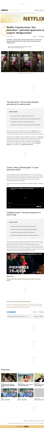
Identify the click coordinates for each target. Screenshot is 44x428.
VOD (9, 13)
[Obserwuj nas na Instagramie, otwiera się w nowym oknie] (42, 316)
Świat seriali (6, 13)
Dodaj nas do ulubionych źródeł (20, 47)
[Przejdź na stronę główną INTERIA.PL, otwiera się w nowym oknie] (4, 10)
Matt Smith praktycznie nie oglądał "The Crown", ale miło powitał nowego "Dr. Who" (26, 118)
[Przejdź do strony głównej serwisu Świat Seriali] (14, 10)
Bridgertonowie (33, 243)
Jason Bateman (31, 174)
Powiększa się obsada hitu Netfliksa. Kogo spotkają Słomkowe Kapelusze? (24, 229)
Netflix (12, 13)
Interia (2, 13)
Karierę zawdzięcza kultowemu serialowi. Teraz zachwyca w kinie (22, 115)
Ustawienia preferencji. (36, 423)
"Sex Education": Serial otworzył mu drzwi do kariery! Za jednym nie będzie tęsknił (25, 124)
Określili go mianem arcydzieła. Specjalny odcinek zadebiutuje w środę (23, 226)
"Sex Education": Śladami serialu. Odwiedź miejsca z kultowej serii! (22, 121)
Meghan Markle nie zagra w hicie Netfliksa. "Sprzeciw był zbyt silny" (23, 232)
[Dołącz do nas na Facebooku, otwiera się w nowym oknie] (40, 316)
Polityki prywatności (29, 423)
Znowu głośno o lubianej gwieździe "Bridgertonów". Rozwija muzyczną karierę (25, 235)
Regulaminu (22, 423)
